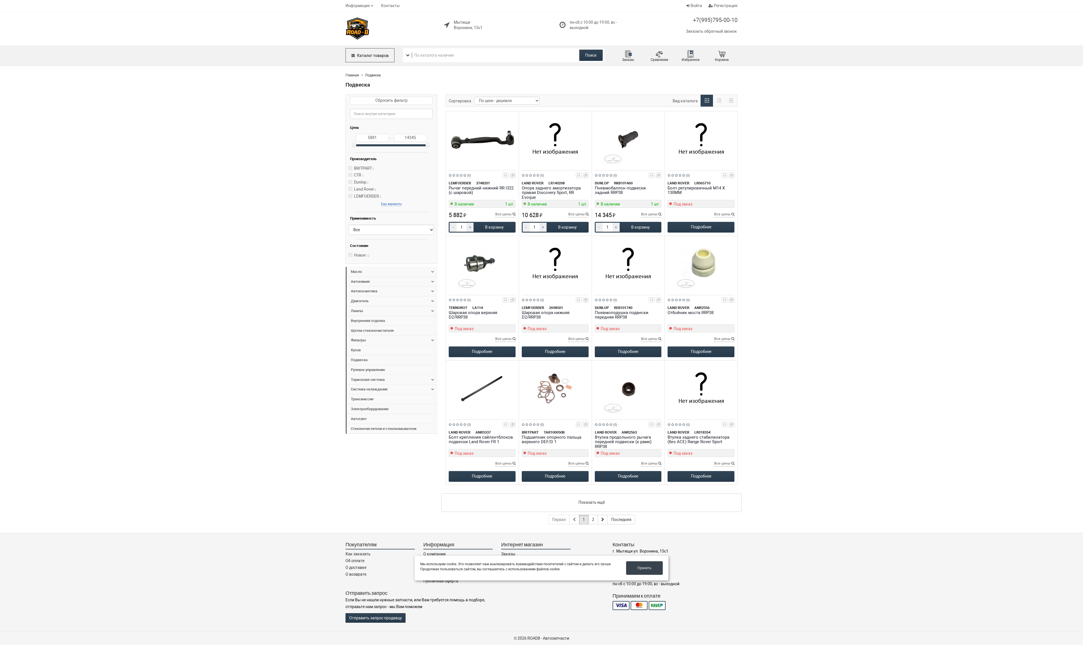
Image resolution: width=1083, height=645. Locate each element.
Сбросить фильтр (391, 100)
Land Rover (364, 189)
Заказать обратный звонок (711, 31)
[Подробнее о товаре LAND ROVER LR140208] (555, 139)
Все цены (503, 214)
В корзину (494, 227)
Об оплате (354, 560)
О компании (434, 554)
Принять (644, 568)
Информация (357, 5)
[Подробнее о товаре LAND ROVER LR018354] (701, 388)
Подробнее (701, 227)
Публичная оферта (440, 581)
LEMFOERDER (366, 196)
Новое (360, 255)
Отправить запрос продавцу (375, 618)
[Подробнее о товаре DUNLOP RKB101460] (628, 139)
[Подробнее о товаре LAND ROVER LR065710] (701, 139)
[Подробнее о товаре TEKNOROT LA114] (482, 264)
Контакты (390, 5)
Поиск (591, 55)
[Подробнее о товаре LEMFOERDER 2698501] (555, 264)
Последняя (621, 519)
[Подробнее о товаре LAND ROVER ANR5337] (482, 388)
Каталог (372, 55)
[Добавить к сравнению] (512, 175)
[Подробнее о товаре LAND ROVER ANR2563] (628, 388)
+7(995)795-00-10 (715, 20)
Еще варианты (391, 204)
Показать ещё (591, 502)
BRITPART (363, 168)
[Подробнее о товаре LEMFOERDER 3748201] (482, 139)
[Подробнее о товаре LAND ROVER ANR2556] (701, 264)
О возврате (355, 574)
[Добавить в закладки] (505, 175)
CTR (357, 175)
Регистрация (725, 5)
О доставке (355, 567)
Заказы (508, 554)
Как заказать (358, 554)
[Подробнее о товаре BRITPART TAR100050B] (555, 388)
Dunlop (360, 182)
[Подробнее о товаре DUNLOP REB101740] (628, 264)
